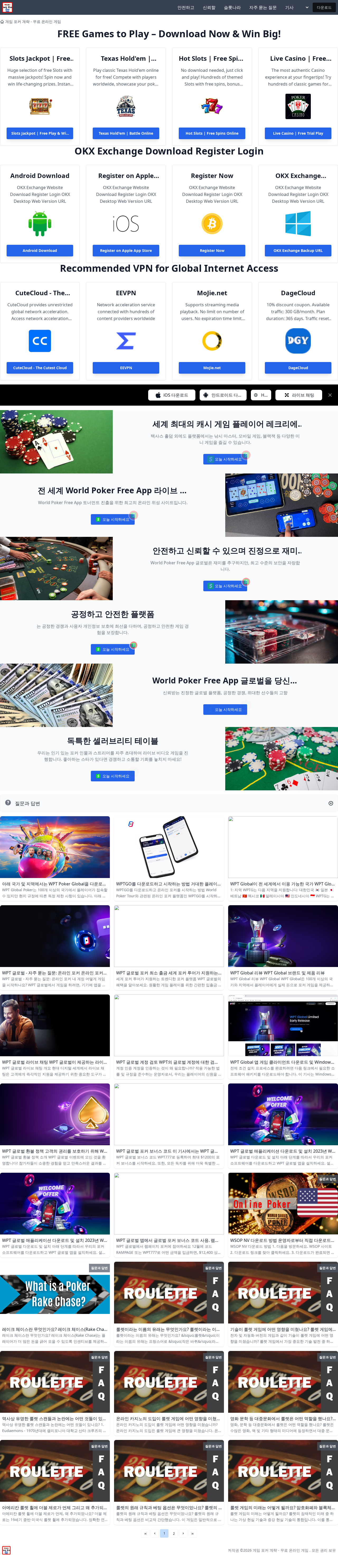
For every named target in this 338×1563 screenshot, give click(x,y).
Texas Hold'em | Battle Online (126, 58)
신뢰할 (209, 7)
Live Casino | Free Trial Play (298, 58)
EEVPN (126, 293)
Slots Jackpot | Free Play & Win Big (40, 58)
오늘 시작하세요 (225, 460)
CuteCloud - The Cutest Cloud (40, 293)
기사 (289, 7)
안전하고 (185, 7)
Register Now (212, 175)
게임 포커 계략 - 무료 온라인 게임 (33, 21)
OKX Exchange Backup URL (298, 175)
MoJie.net (212, 293)
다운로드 (324, 7)
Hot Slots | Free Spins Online (212, 58)
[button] (155, 1533)
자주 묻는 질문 (263, 7)
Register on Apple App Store (126, 175)
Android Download (39, 175)
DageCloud (298, 293)
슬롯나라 (232, 7)
